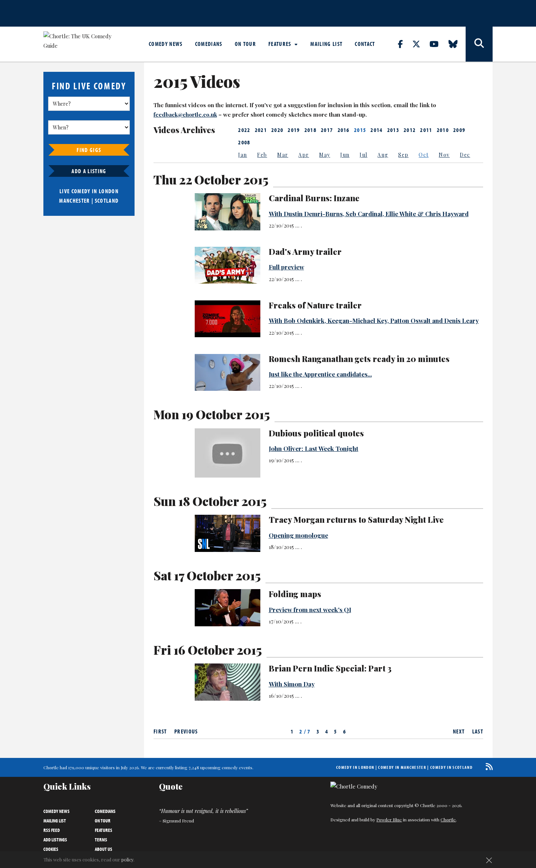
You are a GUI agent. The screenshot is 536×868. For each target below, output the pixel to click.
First (160, 731)
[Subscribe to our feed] (487, 766)
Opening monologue (298, 535)
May (324, 154)
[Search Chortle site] (479, 44)
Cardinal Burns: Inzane (314, 197)
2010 (443, 129)
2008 (244, 142)
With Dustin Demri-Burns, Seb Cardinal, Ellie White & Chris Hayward (369, 214)
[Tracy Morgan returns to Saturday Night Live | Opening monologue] (227, 533)
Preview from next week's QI (310, 610)
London (109, 191)
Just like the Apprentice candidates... (320, 374)
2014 (376, 129)
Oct (423, 154)
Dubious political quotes (316, 433)
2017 (327, 129)
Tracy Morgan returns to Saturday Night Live (356, 519)
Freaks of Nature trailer (315, 305)
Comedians (208, 43)
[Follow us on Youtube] (438, 43)
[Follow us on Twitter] (420, 43)
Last (477, 731)
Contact (365, 43)
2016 (344, 129)
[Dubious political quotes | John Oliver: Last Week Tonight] (227, 453)
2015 (360, 129)
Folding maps (295, 593)
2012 (410, 129)
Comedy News (166, 43)
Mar (282, 154)
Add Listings (55, 839)
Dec (465, 154)
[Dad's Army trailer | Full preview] (227, 265)
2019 (294, 129)
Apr (303, 154)
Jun (344, 154)
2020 (277, 129)
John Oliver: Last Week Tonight (313, 448)
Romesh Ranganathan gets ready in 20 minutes (359, 358)
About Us (103, 849)
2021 (261, 129)
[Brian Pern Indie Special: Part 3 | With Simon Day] (227, 681)
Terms (101, 839)
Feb (262, 154)
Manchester (74, 200)
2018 (310, 129)
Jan (242, 154)
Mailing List (326, 43)
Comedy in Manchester (402, 767)
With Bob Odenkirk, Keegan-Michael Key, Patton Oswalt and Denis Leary (374, 320)
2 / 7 (305, 731)
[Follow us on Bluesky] (457, 43)
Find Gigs (89, 149)
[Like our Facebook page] (404, 43)
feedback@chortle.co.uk (185, 114)
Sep (403, 154)
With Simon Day (292, 684)
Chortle (448, 819)
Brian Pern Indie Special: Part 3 (330, 668)
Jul (363, 154)
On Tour (245, 43)
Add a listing (88, 171)
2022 (244, 129)
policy (127, 859)
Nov (444, 154)
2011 (426, 129)
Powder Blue (389, 819)
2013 (393, 129)
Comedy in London (355, 767)
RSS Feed (51, 830)
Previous (186, 731)
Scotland (107, 200)
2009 (459, 129)
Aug (382, 154)
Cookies (50, 849)
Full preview (286, 267)
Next (459, 731)
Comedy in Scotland (451, 767)
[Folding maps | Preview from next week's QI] (227, 607)
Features (280, 43)
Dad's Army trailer (305, 251)
